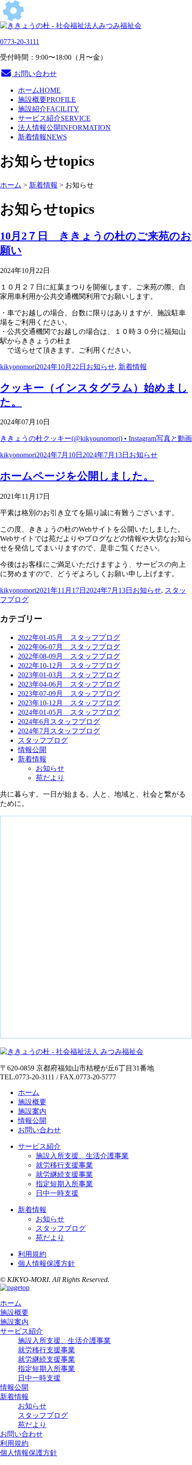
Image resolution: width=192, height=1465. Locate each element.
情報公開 (32, 749)
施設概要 (47, 99)
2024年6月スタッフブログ (59, 721)
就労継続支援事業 (64, 1174)
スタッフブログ (43, 740)
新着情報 (42, 137)
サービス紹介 (54, 118)
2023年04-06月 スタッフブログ (69, 684)
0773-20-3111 (19, 41)
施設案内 (32, 1111)
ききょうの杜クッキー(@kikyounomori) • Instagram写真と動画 (96, 438)
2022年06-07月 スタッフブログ (69, 647)
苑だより (50, 777)
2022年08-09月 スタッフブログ (69, 656)
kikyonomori (18, 366)
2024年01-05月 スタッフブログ (69, 712)
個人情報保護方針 (46, 1263)
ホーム (39, 90)
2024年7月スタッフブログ (59, 731)
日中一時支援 (57, 1193)
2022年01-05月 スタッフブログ (69, 637)
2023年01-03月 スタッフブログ (69, 675)
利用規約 (32, 1254)
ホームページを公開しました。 (77, 476)
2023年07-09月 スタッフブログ (69, 693)
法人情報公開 (64, 127)
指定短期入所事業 (64, 1184)
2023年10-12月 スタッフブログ (69, 703)
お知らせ (100, 366)
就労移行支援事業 (64, 1165)
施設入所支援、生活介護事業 (82, 1156)
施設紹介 (48, 109)
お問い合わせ (34, 73)
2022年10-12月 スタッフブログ (69, 665)
